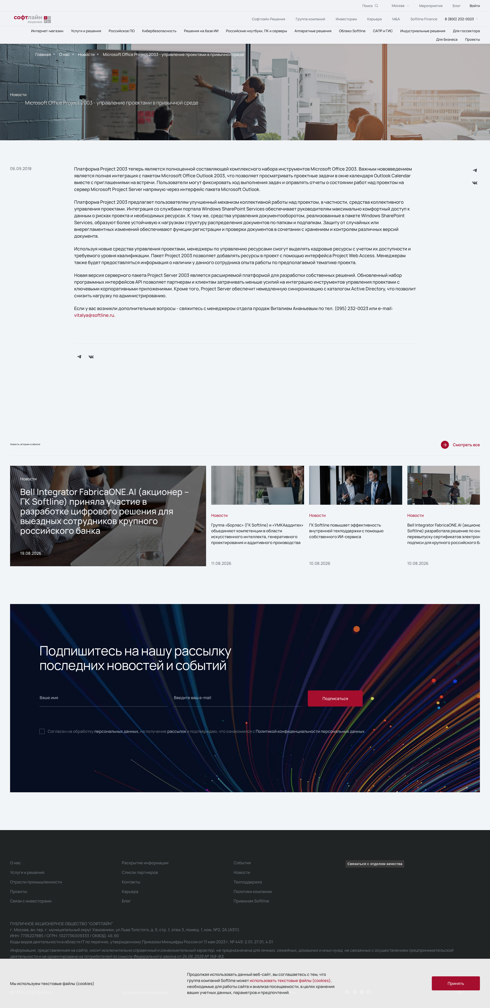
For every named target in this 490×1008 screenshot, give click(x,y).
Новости (86, 54)
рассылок (176, 731)
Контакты (131, 882)
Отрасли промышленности (36, 882)
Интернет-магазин (47, 31)
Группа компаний (310, 19)
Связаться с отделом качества (374, 864)
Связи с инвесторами (31, 901)
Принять (456, 983)
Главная (43, 54)
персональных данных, (116, 731)
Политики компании (253, 891)
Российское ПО (122, 31)
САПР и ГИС (383, 31)
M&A (396, 19)
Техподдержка (248, 882)
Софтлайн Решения (268, 19)
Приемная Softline (251, 901)
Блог (457, 5)
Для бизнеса (447, 39)
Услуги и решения (86, 31)
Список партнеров (140, 872)
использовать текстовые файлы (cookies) (290, 980)
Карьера (374, 19)
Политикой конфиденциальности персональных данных (310, 731)
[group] (108, 516)
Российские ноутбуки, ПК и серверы (256, 31)
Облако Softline (352, 31)
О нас (64, 54)
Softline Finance (424, 19)
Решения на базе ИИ (201, 31)
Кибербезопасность (159, 31)
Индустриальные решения (422, 31)
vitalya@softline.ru (94, 315)
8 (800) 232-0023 (459, 19)
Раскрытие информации (145, 862)
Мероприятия (431, 5)
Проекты (472, 39)
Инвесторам (346, 19)
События (242, 862)
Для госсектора (466, 31)
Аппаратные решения (313, 31)
